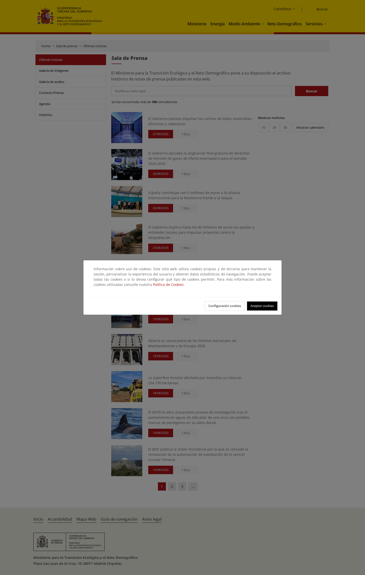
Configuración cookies (224, 306)
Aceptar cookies (262, 306)
